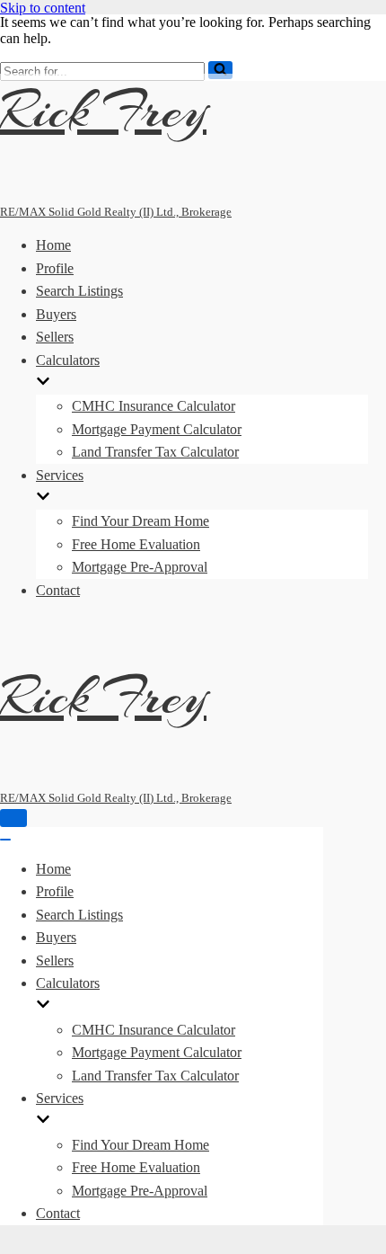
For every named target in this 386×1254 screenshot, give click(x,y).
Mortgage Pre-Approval (139, 566)
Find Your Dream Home (140, 521)
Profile (55, 268)
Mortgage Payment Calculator (156, 429)
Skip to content (42, 7)
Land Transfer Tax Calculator (155, 451)
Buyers (56, 314)
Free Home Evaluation (136, 544)
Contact (58, 590)
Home (53, 245)
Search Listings (79, 290)
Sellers (55, 336)
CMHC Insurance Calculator (153, 406)
